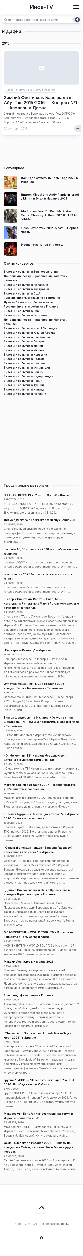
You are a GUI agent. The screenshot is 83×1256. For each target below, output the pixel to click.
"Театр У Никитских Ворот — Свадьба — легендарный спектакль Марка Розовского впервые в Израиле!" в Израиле (41, 603)
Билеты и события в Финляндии (27, 367)
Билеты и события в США (22, 293)
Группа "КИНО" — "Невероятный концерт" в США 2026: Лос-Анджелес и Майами (39, 1082)
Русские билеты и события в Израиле (31, 306)
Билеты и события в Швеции (24, 363)
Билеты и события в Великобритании (31, 271)
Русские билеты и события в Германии (32, 297)
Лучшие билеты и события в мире (28, 302)
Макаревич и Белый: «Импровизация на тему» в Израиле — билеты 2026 (38, 1116)
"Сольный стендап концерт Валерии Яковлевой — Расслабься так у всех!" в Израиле (40, 850)
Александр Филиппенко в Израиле (28, 995)
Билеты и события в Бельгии (24, 372)
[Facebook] (41, 1238)
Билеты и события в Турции (24, 385)
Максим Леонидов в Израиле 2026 (29, 961)
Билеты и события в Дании (23, 345)
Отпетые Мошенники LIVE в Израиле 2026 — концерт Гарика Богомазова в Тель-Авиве (36, 686)
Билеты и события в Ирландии (26, 284)
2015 (5, 43)
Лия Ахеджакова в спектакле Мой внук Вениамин (39, 520)
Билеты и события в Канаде (24, 389)
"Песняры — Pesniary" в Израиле (27, 650)
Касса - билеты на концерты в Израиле (30, 89)
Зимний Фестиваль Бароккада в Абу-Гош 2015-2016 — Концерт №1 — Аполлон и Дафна (40, 102)
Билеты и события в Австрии (25, 341)
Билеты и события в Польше (24, 358)
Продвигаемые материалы (26, 485)
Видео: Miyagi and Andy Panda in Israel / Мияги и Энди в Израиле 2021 (50, 196)
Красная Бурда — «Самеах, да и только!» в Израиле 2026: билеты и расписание (41, 816)
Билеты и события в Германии (25, 315)
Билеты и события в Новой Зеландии (30, 328)
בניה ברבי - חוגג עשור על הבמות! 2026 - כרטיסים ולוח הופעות (38, 576)
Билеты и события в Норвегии (25, 354)
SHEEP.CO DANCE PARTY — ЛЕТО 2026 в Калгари (38, 495)
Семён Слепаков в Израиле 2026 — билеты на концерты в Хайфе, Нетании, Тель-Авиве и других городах (39, 1147)
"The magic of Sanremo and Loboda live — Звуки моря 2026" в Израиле (37, 1035)
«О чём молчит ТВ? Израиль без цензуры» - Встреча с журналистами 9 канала (35, 758)
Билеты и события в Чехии (23, 380)
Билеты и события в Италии (24, 350)
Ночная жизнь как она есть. (42, 244)
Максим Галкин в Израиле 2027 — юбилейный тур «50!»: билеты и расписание (40, 787)
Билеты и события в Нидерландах (28, 376)
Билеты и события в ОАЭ (21, 311)
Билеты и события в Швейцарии (27, 337)
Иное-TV (41, 7)
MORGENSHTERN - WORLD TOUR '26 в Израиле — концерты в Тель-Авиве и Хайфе (38, 934)
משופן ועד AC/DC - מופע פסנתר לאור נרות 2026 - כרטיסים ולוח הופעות (41, 551)
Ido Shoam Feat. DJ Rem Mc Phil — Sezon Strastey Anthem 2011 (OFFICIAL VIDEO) (49, 215)
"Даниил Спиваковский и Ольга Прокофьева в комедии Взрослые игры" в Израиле (37, 892)
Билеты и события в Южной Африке (29, 332)
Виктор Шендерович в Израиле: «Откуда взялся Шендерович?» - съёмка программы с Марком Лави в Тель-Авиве (41, 722)
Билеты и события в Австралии (26, 289)
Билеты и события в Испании (25, 393)
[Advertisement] (41, 437)
